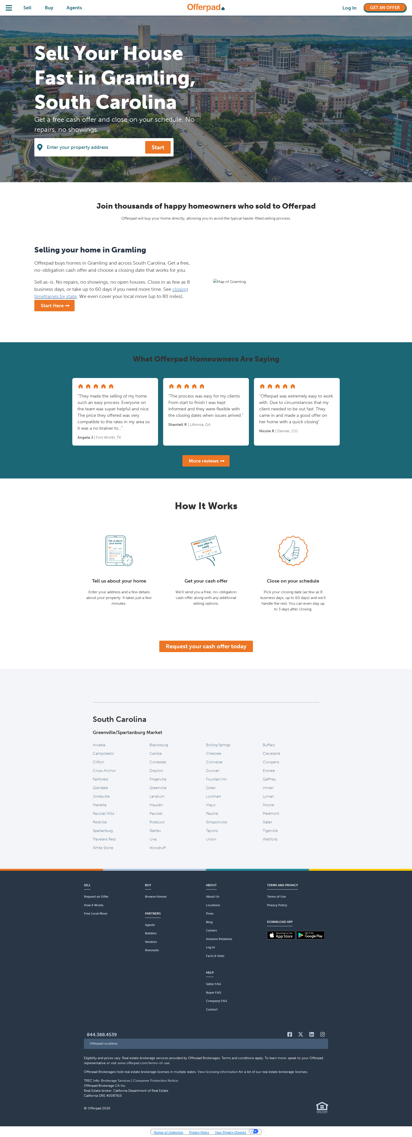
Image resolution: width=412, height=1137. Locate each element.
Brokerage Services (115, 1081)
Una (152, 839)
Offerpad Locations (104, 1043)
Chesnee (213, 753)
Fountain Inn (216, 779)
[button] (206, 1044)
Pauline (212, 813)
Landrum (157, 796)
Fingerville (157, 779)
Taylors (212, 830)
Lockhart (213, 796)
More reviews (204, 461)
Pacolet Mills (103, 813)
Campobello (103, 753)
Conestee (157, 762)
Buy (49, 7)
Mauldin (156, 805)
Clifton (98, 762)
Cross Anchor (104, 770)
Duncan (212, 770)
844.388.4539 (102, 1034)
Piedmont (271, 813)
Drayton (156, 770)
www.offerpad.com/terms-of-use (144, 1063)
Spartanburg (103, 830)
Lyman (268, 796)
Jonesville (101, 796)
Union (211, 839)
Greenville (158, 787)
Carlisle (155, 753)
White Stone (103, 847)
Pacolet (155, 813)
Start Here (52, 305)
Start (158, 147)
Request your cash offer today (206, 646)
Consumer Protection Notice (155, 1081)
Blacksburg (158, 745)
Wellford (270, 839)
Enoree (269, 770)
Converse (214, 762)
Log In (349, 8)
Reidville (100, 822)
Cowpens (271, 762)
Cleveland (271, 753)
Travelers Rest (104, 839)
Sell (27, 7)
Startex (155, 830)
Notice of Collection (168, 1132)
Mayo (211, 805)
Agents (74, 7)
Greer (211, 787)
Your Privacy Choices (230, 1132)
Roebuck (157, 822)
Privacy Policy (199, 1132)
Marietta (99, 805)
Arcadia (99, 745)
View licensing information (217, 1072)
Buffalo (269, 745)
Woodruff (157, 847)
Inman (268, 787)
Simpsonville (216, 822)
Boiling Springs (218, 745)
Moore (268, 805)
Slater (267, 822)
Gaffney (269, 779)
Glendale (100, 787)
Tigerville (270, 830)
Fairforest (100, 779)
